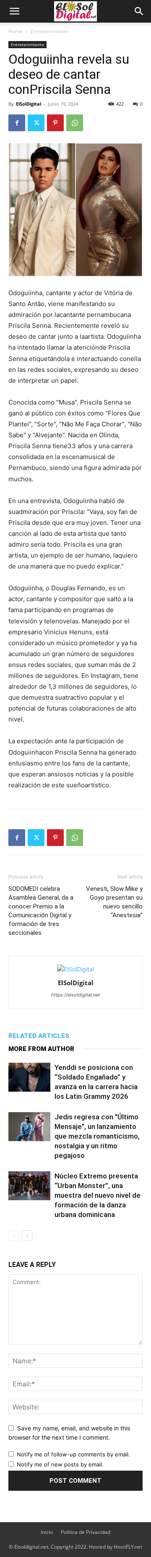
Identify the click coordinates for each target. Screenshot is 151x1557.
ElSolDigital (28, 104)
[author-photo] (75, 969)
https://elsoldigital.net (75, 995)
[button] (14, 11)
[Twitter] (36, 122)
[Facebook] (16, 122)
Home (15, 31)
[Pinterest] (55, 122)
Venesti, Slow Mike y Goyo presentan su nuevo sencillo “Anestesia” (114, 902)
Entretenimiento (49, 31)
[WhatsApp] (74, 122)
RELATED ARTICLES (38, 1036)
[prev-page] (13, 1235)
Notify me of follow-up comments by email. (73, 1454)
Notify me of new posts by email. (60, 1464)
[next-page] (27, 1235)
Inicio (47, 1532)
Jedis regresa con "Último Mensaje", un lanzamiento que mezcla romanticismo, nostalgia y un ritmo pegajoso (97, 1136)
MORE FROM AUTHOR (41, 1049)
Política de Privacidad (85, 1532)
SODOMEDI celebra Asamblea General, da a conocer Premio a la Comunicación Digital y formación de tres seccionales (40, 911)
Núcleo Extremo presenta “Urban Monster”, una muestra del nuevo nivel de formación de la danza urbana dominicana (98, 1195)
